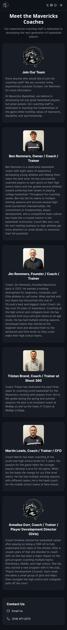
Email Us (17, 611)
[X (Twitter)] (47, 5)
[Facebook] (51, 5)
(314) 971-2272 (21, 618)
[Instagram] (55, 5)
